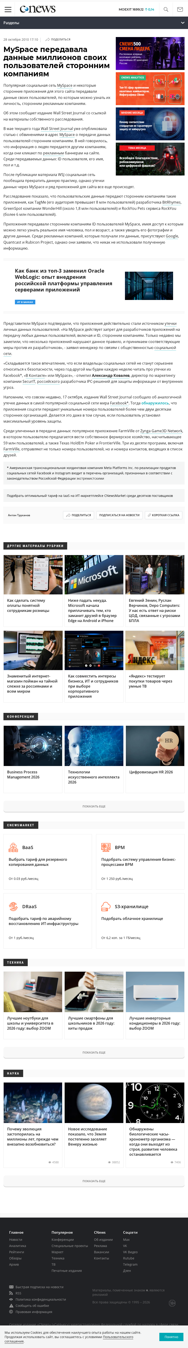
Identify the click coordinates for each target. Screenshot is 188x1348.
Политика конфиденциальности (41, 1299)
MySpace (64, 85)
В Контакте (35, 375)
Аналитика (17, 1246)
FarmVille (11, 449)
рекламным (53, 153)
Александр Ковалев (111, 375)
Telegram (130, 1264)
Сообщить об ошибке (32, 1305)
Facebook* (119, 403)
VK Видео (130, 1252)
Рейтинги (16, 1252)
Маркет (58, 1252)
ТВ (53, 1264)
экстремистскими (90, 478)
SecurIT (28, 381)
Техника (58, 1258)
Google (172, 236)
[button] (166, 9)
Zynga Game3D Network (161, 430)
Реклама (100, 1246)
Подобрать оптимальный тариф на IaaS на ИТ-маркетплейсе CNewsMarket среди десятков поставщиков (90, 495)
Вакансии (101, 1252)
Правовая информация (34, 1312)
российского (48, 381)
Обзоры (15, 1258)
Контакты (101, 1258)
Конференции (63, 1239)
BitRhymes (171, 202)
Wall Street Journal (57, 128)
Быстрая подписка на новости (40, 1287)
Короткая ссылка (165, 515)
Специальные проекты (70, 1246)
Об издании (103, 1239)
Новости (15, 1239)
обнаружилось (155, 403)
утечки (171, 323)
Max (126, 1239)
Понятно (171, 1337)
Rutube (128, 1258)
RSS (18, 1293)
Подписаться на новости (119, 515)
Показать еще (94, 806)
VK (125, 1246)
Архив (14, 1264)
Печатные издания (67, 1270)
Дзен (127, 1270)
